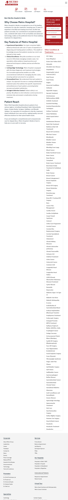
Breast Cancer (50, 175)
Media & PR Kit (7, 460)
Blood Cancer (50, 150)
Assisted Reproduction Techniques (53, 107)
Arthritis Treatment (52, 101)
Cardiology (6, 498)
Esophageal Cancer (52, 330)
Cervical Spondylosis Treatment (52, 235)
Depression (49, 290)
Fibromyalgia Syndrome (53, 359)
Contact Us (6, 451)
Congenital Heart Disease (51, 269)
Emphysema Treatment (53, 315)
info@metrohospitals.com (54, 42)
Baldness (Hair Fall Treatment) (52, 128)
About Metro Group (8, 442)
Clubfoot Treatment (52, 257)
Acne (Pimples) (51, 59)
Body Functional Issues (53, 153)
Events (5, 455)
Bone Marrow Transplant (50, 159)
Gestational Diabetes (52, 387)
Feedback (6, 448)
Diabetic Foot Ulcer (52, 297)
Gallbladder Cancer (52, 372)
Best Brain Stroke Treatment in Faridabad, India (53, 168)
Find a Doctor (38, 442)
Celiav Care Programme (53, 223)
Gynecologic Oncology (53, 400)
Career (5, 446)
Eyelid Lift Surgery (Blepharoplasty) (52, 342)
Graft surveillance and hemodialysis (53, 394)
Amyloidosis (50, 69)
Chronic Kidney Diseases (50, 243)
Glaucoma (49, 390)
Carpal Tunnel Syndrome (50, 217)
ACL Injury (49, 56)
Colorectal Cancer (51, 262)
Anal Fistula (50, 80)
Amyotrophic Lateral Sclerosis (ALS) (52, 73)
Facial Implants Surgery (53, 353)
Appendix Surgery (51, 90)
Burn (47, 203)
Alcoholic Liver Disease (53, 67)
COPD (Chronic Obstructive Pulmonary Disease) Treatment (53, 279)
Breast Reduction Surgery (51, 189)
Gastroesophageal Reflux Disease (52, 376)
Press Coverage (7, 457)
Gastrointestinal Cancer (53, 380)
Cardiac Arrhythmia (52, 213)
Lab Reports (38, 446)
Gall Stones (49, 369)
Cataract (49, 221)
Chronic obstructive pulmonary (52, 248)
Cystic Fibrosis (50, 284)
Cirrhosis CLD (50, 254)
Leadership (6, 444)
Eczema (48, 303)
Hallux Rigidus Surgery (53, 416)
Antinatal (49, 88)
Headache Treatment (52, 426)
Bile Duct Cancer (51, 134)
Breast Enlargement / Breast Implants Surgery (53, 180)
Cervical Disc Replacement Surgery (53, 230)
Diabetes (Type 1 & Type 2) (53, 294)
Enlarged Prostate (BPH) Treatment (51, 322)
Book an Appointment (40, 444)
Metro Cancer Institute (41, 489)
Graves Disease (51, 398)
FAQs (36, 451)
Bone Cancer (50, 155)
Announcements (7, 464)
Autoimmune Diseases (53, 121)
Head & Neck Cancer (52, 421)
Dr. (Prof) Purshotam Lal (9, 477)
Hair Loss (49, 408)
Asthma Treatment (52, 111)
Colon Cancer (50, 259)
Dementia (49, 287)
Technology (6, 466)
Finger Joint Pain (51, 361)
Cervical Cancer (51, 226)
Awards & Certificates (9, 462)
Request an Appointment (41, 476)
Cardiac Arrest (50, 210)
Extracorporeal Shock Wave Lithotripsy (53, 337)
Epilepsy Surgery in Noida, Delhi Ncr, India (53, 327)
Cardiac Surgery (38, 498)
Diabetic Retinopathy (52, 300)
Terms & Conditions (8, 469)
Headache (49, 424)
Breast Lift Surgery (52, 185)
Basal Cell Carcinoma (52, 132)
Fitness (48, 364)
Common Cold (50, 265)
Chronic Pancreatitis (52, 251)
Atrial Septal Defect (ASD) (52, 118)
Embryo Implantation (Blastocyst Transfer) (52, 312)
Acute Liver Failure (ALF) (53, 61)
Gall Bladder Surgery (52, 367)
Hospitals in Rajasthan (40, 468)
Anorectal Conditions (52, 85)
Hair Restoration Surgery (51, 412)
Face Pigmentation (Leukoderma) (52, 350)
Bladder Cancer (51, 140)
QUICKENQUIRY (66, 27)
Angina (48, 82)
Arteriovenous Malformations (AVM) (52, 97)
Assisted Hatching (51, 103)
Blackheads (50, 137)
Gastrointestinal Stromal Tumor (51, 384)
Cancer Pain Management (50, 207)
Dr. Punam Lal (6, 479)
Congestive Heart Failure (51, 273)
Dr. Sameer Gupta (8, 484)
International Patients (42, 473)
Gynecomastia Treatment (50, 404)
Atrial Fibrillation (51, 114)
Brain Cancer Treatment (53, 163)
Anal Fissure (50, 77)
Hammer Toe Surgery (52, 418)
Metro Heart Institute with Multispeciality (45, 487)
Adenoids (49, 64)
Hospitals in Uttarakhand (41, 466)
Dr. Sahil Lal (6, 486)
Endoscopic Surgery (52, 318)
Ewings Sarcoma (51, 333)
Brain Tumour (50, 173)
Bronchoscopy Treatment (50, 194)
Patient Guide (38, 479)
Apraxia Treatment (52, 93)
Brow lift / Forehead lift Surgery (53, 199)
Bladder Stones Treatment (51, 143)
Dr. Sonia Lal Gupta (8, 482)
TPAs (36, 453)
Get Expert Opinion (40, 448)
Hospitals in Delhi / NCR (41, 461)
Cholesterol (49, 239)
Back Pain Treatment (52, 124)
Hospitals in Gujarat (40, 463)
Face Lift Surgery (51, 346)
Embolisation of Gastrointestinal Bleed (53, 307)
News (4, 453)
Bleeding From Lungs (52, 147)
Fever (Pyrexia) (50, 356)
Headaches (49, 429)
